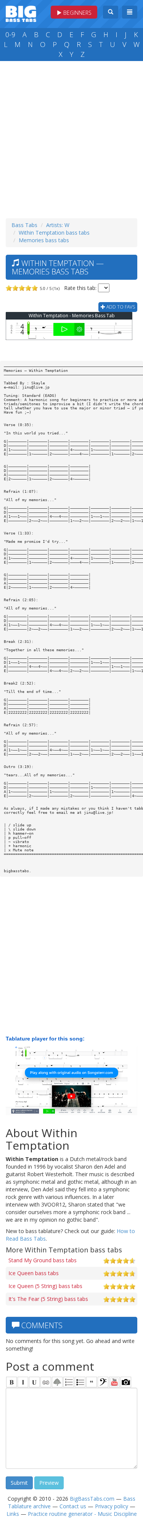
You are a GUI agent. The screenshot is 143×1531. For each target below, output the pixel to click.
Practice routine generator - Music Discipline (82, 1513)
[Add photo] (126, 1382)
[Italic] (23, 1382)
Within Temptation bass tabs (54, 232)
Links (12, 1513)
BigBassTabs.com (92, 1498)
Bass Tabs (24, 225)
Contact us (72, 1506)
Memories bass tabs (44, 240)
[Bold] (11, 1382)
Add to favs (120, 307)
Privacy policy (111, 1506)
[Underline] (34, 1382)
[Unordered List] (80, 1382)
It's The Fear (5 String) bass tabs (48, 1298)
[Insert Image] (57, 1382)
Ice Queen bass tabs (33, 1273)
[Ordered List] (68, 1382)
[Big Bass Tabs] (21, 13)
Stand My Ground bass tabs (42, 1260)
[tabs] (103, 1382)
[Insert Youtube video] (114, 1382)
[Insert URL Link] (45, 1382)
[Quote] (91, 1382)
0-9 (10, 34)
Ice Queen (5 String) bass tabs (45, 1286)
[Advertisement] (71, 138)
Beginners (77, 12)
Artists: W (57, 225)
